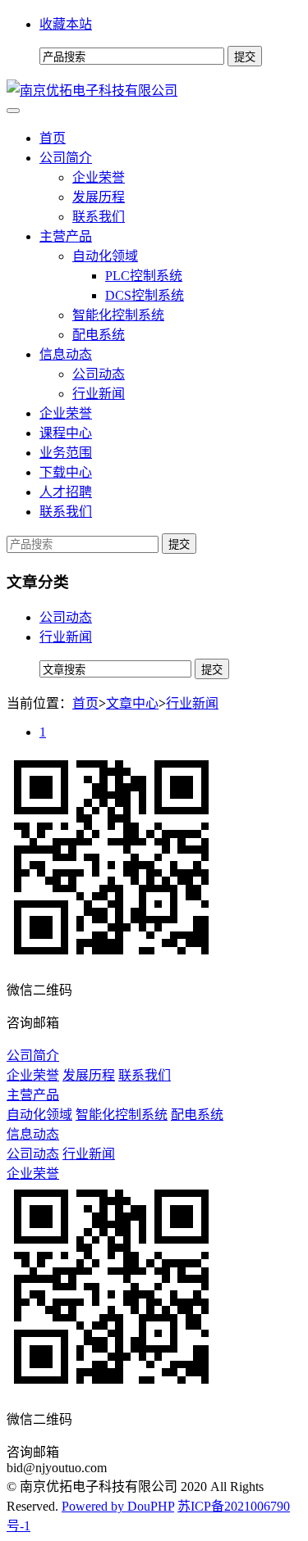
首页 (52, 138)
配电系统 (98, 335)
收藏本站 (65, 24)
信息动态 (65, 354)
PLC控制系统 (143, 276)
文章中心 (132, 703)
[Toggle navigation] (13, 110)
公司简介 (65, 158)
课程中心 (65, 433)
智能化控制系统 (118, 315)
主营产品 (65, 236)
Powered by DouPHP (118, 1506)
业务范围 (65, 453)
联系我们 (98, 217)
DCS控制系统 (144, 295)
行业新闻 (98, 394)
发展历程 (98, 197)
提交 (179, 544)
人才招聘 (65, 492)
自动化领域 (105, 256)
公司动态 (98, 374)
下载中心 (65, 472)
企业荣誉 (98, 177)
